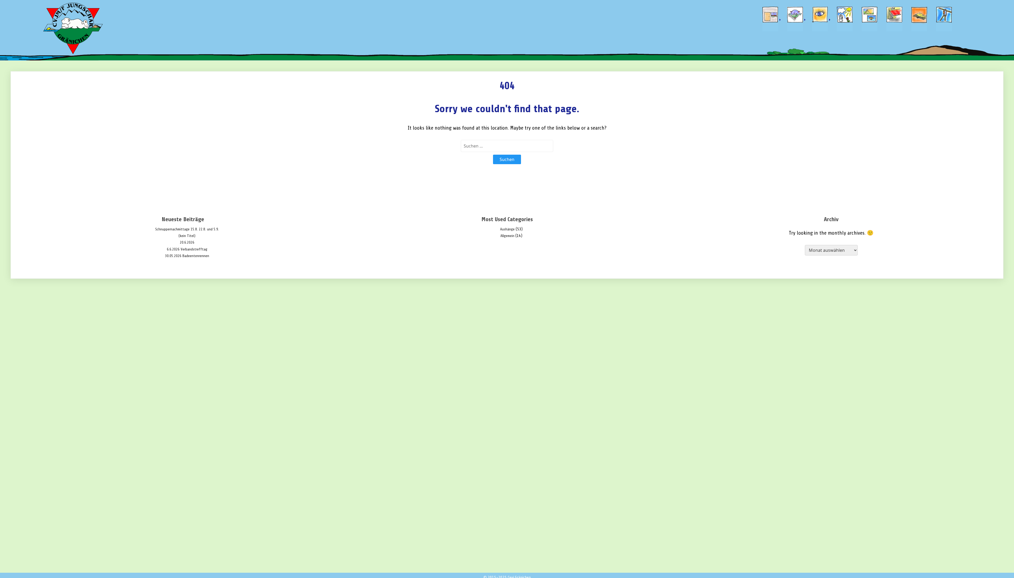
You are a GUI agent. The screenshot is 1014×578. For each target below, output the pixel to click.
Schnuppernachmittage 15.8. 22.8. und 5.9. (187, 229)
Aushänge (507, 229)
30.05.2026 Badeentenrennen (187, 256)
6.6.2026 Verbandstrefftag (187, 249)
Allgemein (507, 236)
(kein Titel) (187, 236)
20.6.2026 (187, 242)
